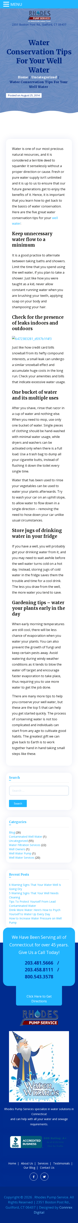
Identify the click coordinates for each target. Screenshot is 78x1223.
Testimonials (61, 1163)
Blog (12, 832)
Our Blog (29, 1167)
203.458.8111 (39, 969)
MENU (16, 4)
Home (23, 77)
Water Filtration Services (24, 845)
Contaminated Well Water (25, 836)
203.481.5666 (39, 963)
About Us (27, 1163)
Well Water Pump (20, 853)
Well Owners (17, 849)
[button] (6, 4)
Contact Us (47, 1167)
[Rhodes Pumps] (39, 16)
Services (43, 1163)
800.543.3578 (39, 976)
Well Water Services (21, 857)
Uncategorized (44, 77)
